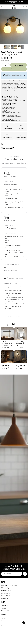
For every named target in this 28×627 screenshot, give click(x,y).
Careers (3, 621)
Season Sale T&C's (6, 595)
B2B (2, 623)
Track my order (5, 610)
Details (4, 144)
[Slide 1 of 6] (5, 47)
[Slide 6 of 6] (22, 47)
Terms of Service (6, 590)
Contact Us (4, 605)
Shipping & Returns (10, 148)
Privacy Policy (5, 588)
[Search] (4, 6)
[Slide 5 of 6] (19, 47)
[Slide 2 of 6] (8, 47)
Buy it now (14, 69)
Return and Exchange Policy (9, 585)
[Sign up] (25, 574)
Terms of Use (5, 598)
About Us (3, 618)
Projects (3, 608)
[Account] (23, 6)
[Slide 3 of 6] (12, 47)
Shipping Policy (5, 593)
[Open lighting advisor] (23, 622)
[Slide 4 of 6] (15, 47)
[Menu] (1, 6)
